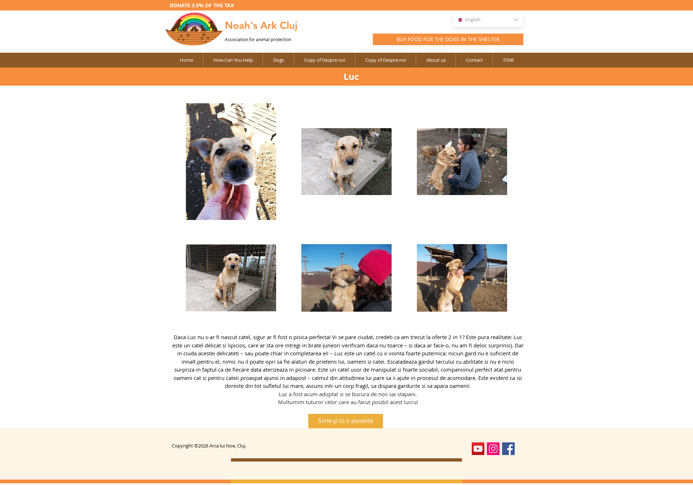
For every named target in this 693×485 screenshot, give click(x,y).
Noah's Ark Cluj (261, 25)
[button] (324, 60)
